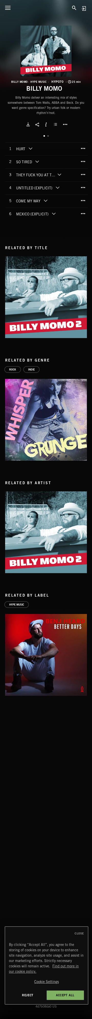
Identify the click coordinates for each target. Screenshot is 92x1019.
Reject (27, 995)
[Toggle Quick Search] (74, 8)
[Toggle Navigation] (8, 7)
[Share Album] (37, 124)
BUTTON (65, 124)
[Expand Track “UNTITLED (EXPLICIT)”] (57, 187)
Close (79, 933)
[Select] (56, 124)
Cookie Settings (46, 982)
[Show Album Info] (46, 124)
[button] (46, 51)
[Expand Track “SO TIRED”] (37, 161)
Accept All (65, 995)
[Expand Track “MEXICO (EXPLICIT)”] (54, 214)
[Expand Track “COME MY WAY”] (45, 200)
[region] (46, 965)
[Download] (28, 124)
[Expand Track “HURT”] (30, 148)
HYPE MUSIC (38, 81)
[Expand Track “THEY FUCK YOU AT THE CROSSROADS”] (59, 174)
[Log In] (83, 8)
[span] (20, 149)
